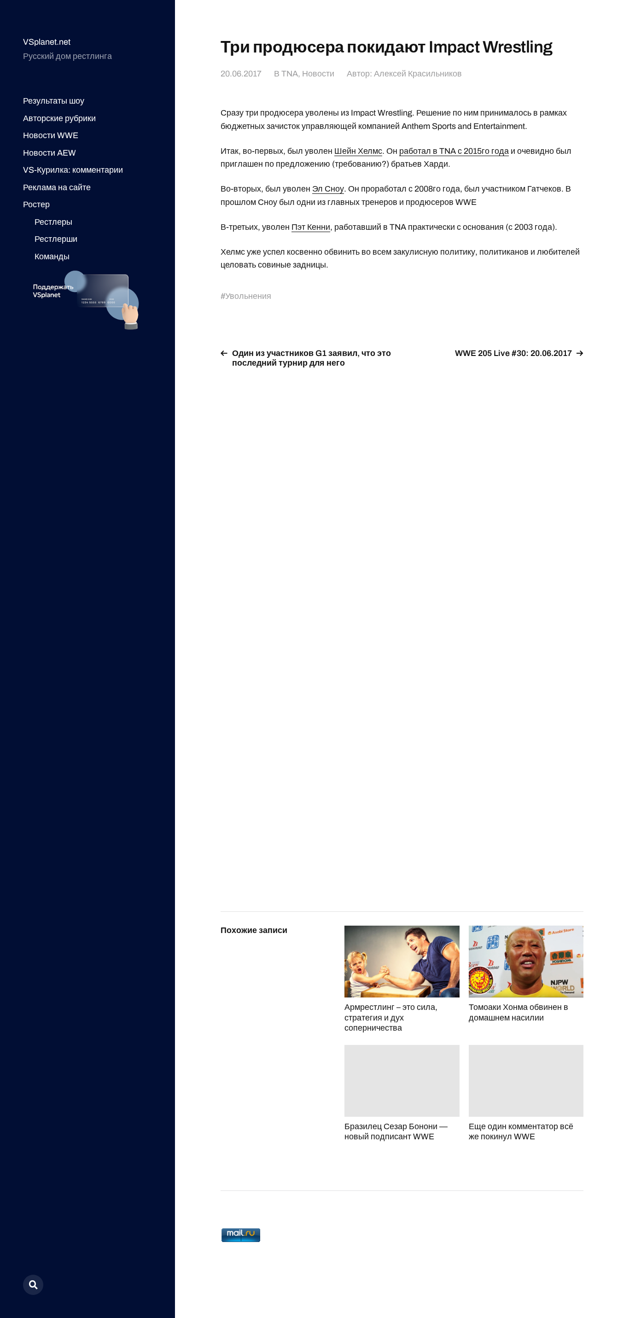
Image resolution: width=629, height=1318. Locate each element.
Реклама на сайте (57, 187)
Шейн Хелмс (358, 151)
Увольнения (248, 296)
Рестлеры (53, 222)
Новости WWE (50, 135)
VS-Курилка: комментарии (73, 170)
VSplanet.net (46, 42)
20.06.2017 (241, 73)
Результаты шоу (53, 100)
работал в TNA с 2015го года (454, 151)
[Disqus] (402, 492)
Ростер (36, 204)
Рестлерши (56, 239)
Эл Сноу (328, 188)
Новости (318, 73)
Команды (52, 256)
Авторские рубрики (59, 118)
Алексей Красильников (418, 73)
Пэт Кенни (310, 227)
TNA (289, 73)
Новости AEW (49, 152)
